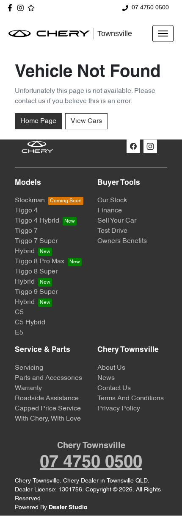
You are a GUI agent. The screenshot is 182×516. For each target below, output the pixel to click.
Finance (109, 210)
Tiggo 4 (26, 210)
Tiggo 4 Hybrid (37, 221)
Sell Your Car (116, 221)
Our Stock (112, 200)
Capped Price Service (48, 408)
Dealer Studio (68, 507)
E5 (19, 332)
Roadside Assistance (47, 398)
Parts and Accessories (48, 378)
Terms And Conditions (130, 398)
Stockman (30, 200)
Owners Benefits (122, 241)
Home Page (38, 121)
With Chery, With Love (48, 419)
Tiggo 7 (26, 231)
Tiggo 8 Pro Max (39, 261)
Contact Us (114, 388)
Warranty (28, 388)
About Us (111, 368)
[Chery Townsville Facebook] (11, 7)
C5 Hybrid (30, 322)
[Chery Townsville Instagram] (22, 7)
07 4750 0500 (150, 8)
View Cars (86, 121)
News (106, 378)
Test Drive (112, 231)
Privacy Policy (118, 408)
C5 (19, 312)
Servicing (29, 368)
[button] (163, 33)
